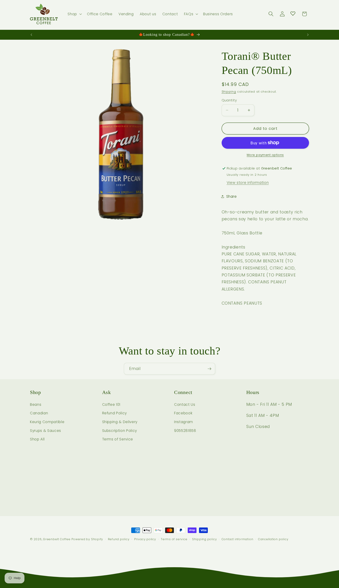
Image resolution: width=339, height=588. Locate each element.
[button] (74, 14)
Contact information (237, 539)
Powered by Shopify (87, 539)
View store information (248, 182)
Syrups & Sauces (45, 430)
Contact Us (184, 404)
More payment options (265, 155)
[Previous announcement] (31, 34)
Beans (35, 404)
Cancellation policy (273, 539)
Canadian (39, 413)
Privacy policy (145, 539)
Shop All (37, 439)
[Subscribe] (209, 369)
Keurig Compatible (47, 421)
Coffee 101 (111, 404)
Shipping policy (204, 539)
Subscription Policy (119, 430)
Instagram (183, 421)
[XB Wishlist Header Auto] (293, 13)
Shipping (229, 91)
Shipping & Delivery (120, 421)
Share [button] (231, 196)
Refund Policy (114, 413)
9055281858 (185, 430)
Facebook (183, 413)
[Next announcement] (308, 34)
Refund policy (119, 539)
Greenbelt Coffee (56, 539)
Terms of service (174, 539)
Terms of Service (117, 439)
